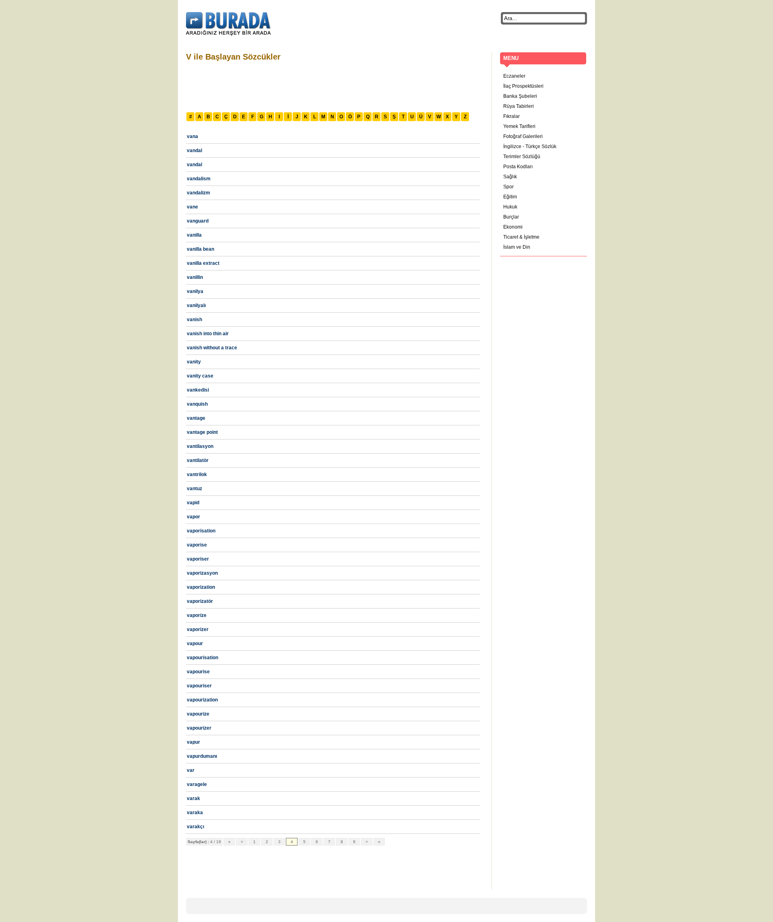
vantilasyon (200, 446)
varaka (195, 812)
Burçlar (511, 217)
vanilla (194, 235)
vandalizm (198, 193)
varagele (197, 784)
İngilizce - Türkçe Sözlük (529, 146)
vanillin (195, 277)
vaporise (197, 545)
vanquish (197, 404)
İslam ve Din (516, 247)
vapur (193, 742)
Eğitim (510, 197)
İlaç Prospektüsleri (523, 86)
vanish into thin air (208, 333)
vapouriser (199, 686)
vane (192, 207)
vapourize (198, 714)
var (190, 770)
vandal (194, 150)
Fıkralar (511, 116)
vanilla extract (203, 263)
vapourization (202, 700)
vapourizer (199, 728)
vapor (193, 517)
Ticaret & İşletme (521, 237)
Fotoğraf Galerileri (523, 136)
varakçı (195, 826)
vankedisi (198, 390)
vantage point (202, 432)
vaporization (201, 587)
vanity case (200, 376)
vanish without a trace (212, 348)
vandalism (199, 179)
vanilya (195, 291)
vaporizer (198, 629)
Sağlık (510, 176)
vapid (193, 502)
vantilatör (198, 460)
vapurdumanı (202, 756)
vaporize (197, 615)
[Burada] (228, 24)
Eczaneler (514, 76)
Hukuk (510, 207)
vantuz (194, 488)
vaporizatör (200, 601)
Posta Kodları (518, 166)
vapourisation (202, 657)
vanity (194, 362)
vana (192, 136)
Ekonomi (513, 227)
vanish (194, 319)
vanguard (198, 221)
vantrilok (197, 474)
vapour (195, 643)
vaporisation (201, 531)
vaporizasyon (202, 573)
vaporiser (198, 559)
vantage (196, 418)
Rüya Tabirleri (518, 106)
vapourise (198, 671)
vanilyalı (196, 305)
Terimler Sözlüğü (521, 156)
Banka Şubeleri (520, 96)
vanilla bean (200, 249)
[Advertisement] (332, 86)
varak (193, 798)
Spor (508, 187)
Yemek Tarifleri (519, 126)
